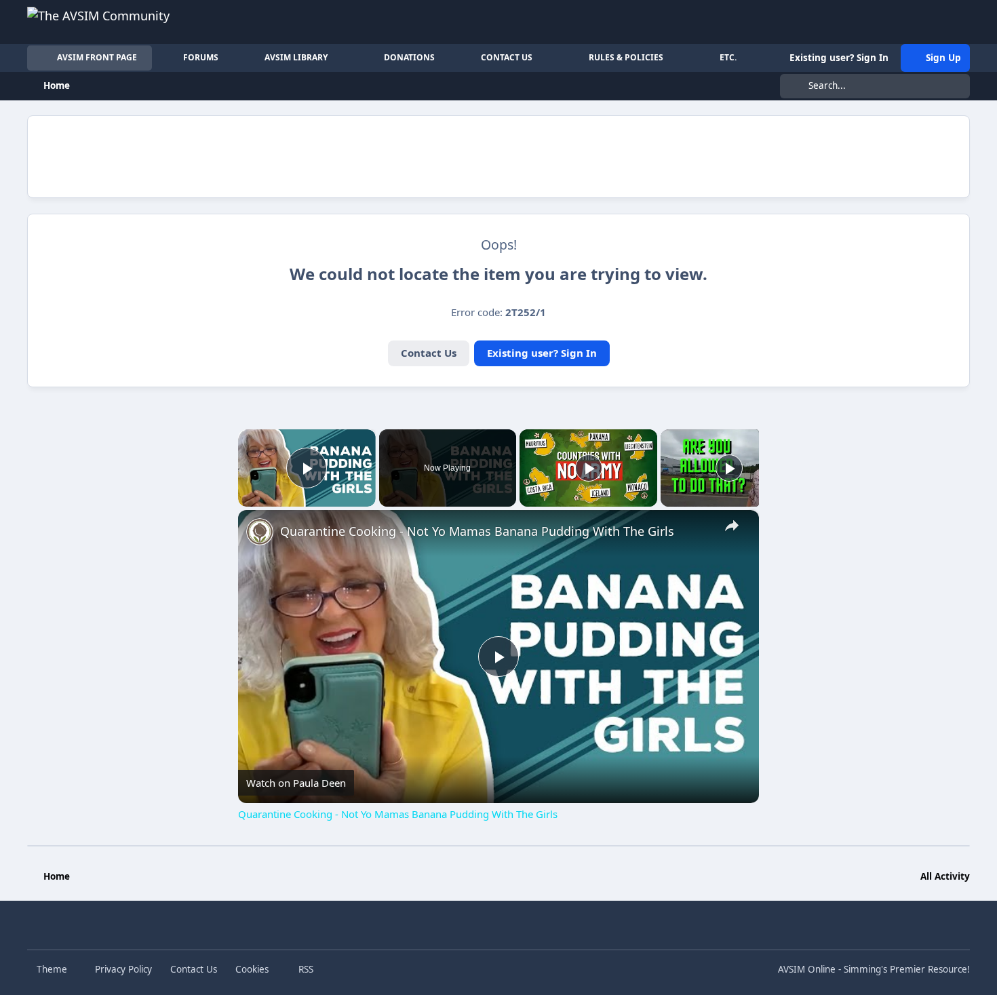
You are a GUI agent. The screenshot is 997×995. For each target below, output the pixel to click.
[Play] (588, 468)
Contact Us (428, 352)
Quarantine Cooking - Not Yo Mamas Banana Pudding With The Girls (477, 531)
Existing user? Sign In (542, 352)
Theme (53, 969)
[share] (732, 525)
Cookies (252, 969)
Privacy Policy (123, 969)
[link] (259, 531)
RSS (304, 969)
